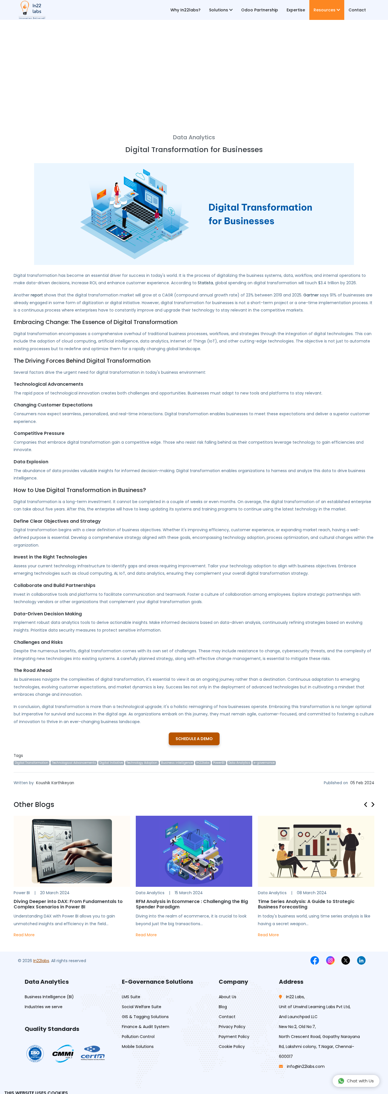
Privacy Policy (232, 1026)
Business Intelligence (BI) (49, 997)
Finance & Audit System (145, 1026)
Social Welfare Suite (141, 1007)
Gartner (311, 295)
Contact (357, 10)
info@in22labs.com (306, 1066)
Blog (223, 1007)
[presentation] (368, 803)
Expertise (296, 10)
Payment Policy (234, 1036)
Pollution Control (138, 1036)
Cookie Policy (232, 1046)
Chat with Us (360, 1081)
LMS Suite (131, 997)
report (37, 295)
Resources (325, 10)
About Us (227, 997)
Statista (205, 283)
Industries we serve (43, 1007)
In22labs (41, 961)
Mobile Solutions (138, 1046)
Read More (24, 935)
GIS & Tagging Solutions (145, 1017)
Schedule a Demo (194, 739)
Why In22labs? (185, 10)
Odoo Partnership (259, 10)
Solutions (219, 10)
